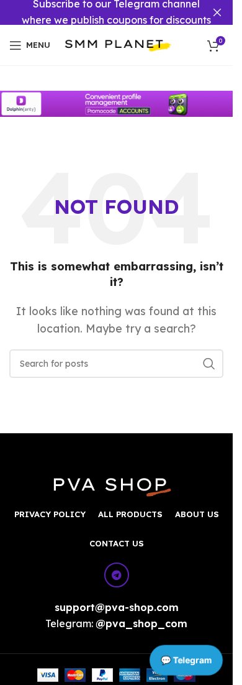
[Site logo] (118, 44)
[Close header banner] (217, 12)
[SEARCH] (209, 363)
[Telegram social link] (116, 575)
